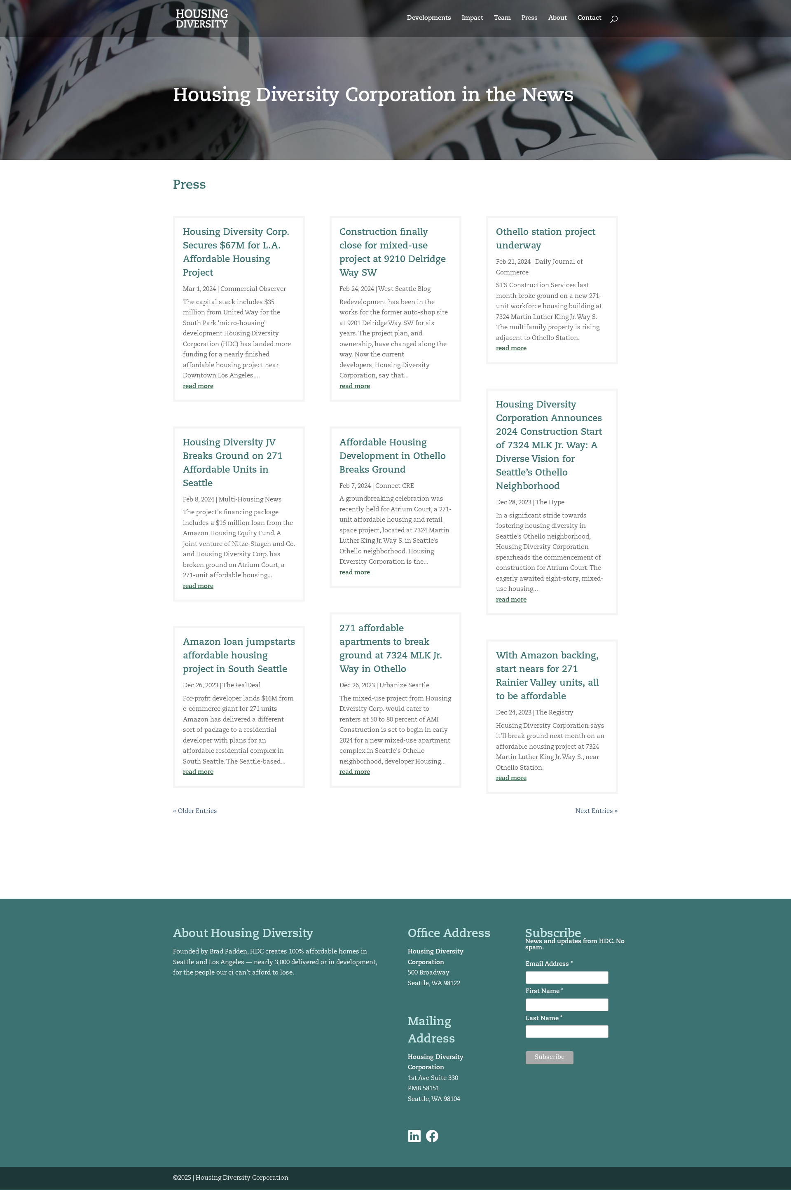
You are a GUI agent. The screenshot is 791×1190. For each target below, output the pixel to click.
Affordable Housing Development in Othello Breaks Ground (392, 456)
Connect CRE (394, 486)
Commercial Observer (253, 289)
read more (198, 387)
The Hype (550, 503)
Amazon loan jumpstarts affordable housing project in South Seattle (239, 656)
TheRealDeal (241, 686)
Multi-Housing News (250, 500)
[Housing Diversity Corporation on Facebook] (432, 1136)
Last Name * (544, 1019)
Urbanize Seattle (404, 686)
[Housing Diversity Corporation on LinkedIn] (414, 1136)
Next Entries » (597, 811)
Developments (429, 18)
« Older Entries (195, 811)
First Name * (544, 992)
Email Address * (549, 964)
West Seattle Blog (404, 289)
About (557, 18)
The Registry (554, 713)
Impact (472, 18)
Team (502, 18)
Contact (589, 18)
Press (530, 18)
